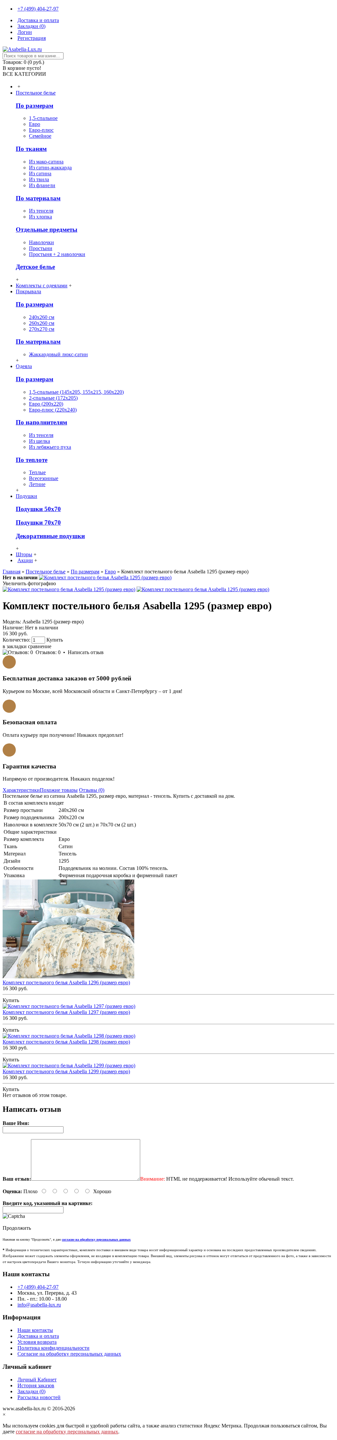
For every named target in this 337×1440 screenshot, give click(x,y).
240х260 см (41, 317)
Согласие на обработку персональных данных (69, 1354)
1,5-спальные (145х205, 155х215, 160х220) (76, 392)
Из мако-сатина (46, 161)
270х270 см (41, 329)
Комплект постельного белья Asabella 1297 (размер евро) (66, 1012)
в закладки (15, 646)
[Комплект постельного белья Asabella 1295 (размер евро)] (105, 577)
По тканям (31, 148)
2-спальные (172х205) (53, 398)
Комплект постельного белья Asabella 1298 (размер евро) (66, 1042)
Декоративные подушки (50, 536)
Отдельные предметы (46, 229)
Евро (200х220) (46, 404)
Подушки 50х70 (38, 508)
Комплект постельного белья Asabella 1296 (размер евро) (66, 982)
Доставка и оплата (38, 1336)
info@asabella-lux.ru (39, 1305)
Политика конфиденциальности (53, 1348)
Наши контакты (35, 1330)
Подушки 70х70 (38, 522)
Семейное (40, 136)
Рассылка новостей (39, 1397)
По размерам (34, 105)
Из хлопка (40, 216)
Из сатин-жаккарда (50, 167)
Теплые (37, 472)
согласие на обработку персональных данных (67, 1431)
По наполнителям (41, 422)
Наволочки (41, 242)
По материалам (38, 198)
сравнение (39, 646)
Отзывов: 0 (48, 652)
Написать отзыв (86, 652)
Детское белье (35, 266)
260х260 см (41, 323)
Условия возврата (37, 1342)
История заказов (35, 1385)
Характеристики (21, 790)
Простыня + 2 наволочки (57, 254)
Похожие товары (59, 790)
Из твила (39, 179)
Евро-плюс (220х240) (53, 410)
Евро (34, 124)
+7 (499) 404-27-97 (38, 1287)
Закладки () (31, 1391)
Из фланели (42, 185)
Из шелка (39, 441)
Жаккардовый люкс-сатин (58, 354)
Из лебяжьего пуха (50, 447)
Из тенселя (41, 211)
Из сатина (40, 173)
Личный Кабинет (37, 1379)
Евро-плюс (41, 130)
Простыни (40, 248)
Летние (37, 484)
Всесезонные (43, 478)
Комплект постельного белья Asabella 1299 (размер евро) (66, 1071)
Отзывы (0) (91, 790)
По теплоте (31, 459)
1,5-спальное (43, 118)
